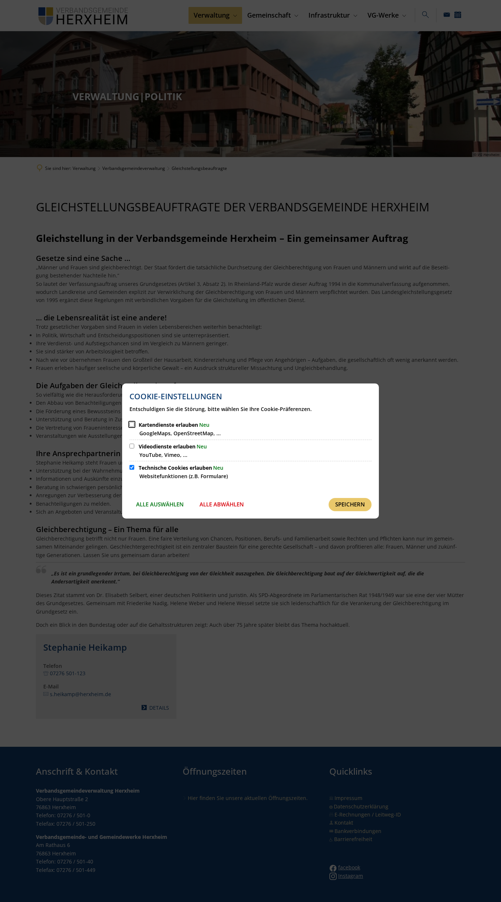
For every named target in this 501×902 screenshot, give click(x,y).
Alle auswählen (160, 504)
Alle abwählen (222, 504)
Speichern (350, 504)
